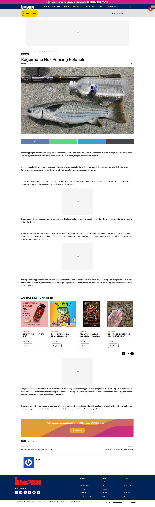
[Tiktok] (120, 13)
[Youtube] (122, 13)
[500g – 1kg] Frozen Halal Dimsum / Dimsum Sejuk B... (61, 335)
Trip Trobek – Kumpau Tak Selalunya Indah (119, 449)
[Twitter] (117, 13)
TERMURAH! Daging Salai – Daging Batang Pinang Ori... (90, 335)
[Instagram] (115, 13)
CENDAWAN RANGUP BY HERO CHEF (33, 335)
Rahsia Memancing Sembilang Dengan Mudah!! (37, 449)
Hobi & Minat (31, 51)
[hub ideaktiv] (134, 5)
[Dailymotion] (124, 13)
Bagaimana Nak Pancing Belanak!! (54, 59)
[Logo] (27, 7)
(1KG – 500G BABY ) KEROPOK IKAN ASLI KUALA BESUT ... (119, 335)
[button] (129, 6)
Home (23, 51)
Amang (23, 63)
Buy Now (28, 346)
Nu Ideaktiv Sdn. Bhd (117, 502)
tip (28, 441)
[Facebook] (112, 13)
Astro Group (133, 502)
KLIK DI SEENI (77, 430)
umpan (33, 441)
